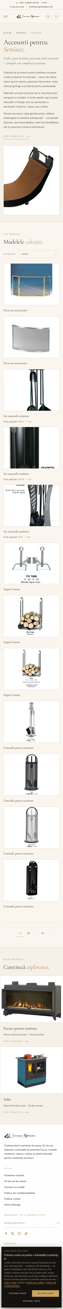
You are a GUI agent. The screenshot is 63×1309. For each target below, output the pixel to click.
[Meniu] (7, 16)
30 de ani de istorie (15, 1181)
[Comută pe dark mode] (48, 16)
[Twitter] (12, 1233)
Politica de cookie (35, 1282)
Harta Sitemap (12, 1204)
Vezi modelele (14, 136)
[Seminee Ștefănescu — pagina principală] (28, 16)
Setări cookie (10, 1282)
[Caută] (56, 16)
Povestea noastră (14, 1175)
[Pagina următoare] (50, 933)
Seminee (21, 33)
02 (28, 933)
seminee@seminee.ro (41, 7)
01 (20, 933)
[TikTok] (26, 1233)
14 (42, 933)
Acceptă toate (45, 1293)
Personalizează (17, 1293)
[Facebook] (6, 1233)
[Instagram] (19, 1233)
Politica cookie (12, 1198)
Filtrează (10, 254)
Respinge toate (31, 1301)
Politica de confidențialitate (19, 1193)
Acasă (8, 33)
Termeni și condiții (14, 1187)
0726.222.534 (17, 7)
